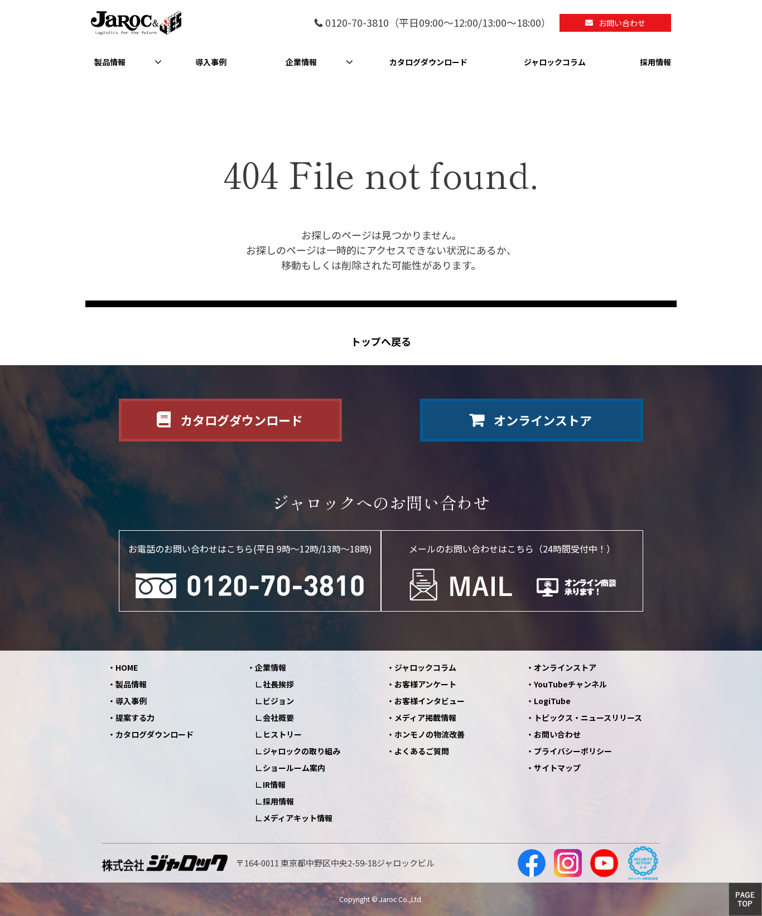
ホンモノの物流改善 (429, 734)
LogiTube (552, 700)
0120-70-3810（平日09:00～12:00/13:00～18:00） (438, 23)
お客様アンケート (425, 684)
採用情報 (655, 61)
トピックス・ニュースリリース (588, 717)
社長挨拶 (278, 684)
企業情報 (301, 61)
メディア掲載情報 (425, 717)
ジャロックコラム (555, 61)
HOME (126, 667)
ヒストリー (282, 734)
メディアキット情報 (297, 817)
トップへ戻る (381, 341)
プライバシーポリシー (573, 751)
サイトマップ (557, 767)
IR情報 (274, 784)
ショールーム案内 (294, 767)
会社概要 (278, 717)
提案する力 (135, 717)
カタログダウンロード (428, 61)
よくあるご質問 (421, 751)
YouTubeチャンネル (570, 684)
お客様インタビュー (429, 700)
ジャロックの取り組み (301, 751)
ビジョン (278, 700)
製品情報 (110, 61)
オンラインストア (543, 420)
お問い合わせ (622, 22)
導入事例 (210, 61)
